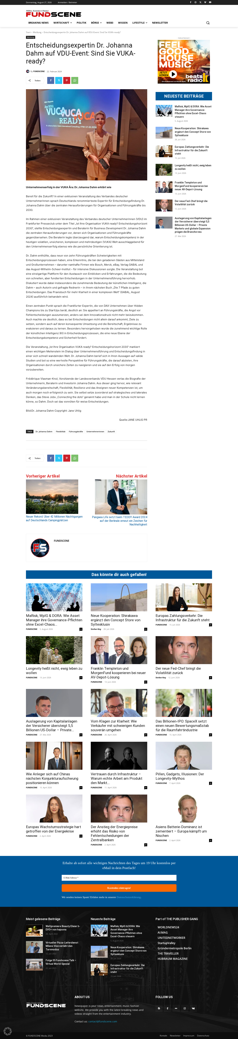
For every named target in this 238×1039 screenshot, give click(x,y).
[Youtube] (210, 3)
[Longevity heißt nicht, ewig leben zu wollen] (164, 170)
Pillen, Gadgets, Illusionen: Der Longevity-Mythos (180, 776)
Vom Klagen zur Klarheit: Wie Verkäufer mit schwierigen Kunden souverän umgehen (118, 725)
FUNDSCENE (39, 71)
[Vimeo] (205, 3)
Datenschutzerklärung (129, 897)
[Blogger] (159, 1008)
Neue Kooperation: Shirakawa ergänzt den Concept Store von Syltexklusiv (193, 132)
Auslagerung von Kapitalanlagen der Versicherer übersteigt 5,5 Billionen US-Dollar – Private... (51, 725)
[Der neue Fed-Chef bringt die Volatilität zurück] (164, 205)
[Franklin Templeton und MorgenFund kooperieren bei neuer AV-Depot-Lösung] (164, 187)
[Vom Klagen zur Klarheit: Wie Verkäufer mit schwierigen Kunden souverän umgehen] (119, 703)
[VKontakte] (193, 1008)
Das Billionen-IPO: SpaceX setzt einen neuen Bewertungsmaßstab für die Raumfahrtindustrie (182, 725)
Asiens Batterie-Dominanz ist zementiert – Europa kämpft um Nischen (181, 831)
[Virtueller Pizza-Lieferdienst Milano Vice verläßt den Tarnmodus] (34, 947)
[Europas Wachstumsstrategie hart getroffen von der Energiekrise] (54, 809)
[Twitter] (200, 3)
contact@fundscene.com (102, 1021)
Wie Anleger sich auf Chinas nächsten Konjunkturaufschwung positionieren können (52, 778)
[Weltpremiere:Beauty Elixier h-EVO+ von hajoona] (34, 931)
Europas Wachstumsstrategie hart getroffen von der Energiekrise (53, 829)
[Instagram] (196, 3)
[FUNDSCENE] (28, 71)
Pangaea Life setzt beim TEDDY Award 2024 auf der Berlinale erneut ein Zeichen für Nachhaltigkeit (119, 520)
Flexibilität (60, 431)
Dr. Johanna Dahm (44, 431)
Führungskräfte (76, 431)
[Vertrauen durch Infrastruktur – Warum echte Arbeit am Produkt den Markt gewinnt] (119, 756)
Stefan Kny (96, 629)
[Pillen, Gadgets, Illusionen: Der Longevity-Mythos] (184, 756)
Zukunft (111, 431)
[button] (208, 23)
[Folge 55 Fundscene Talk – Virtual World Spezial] (34, 965)
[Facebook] (191, 3)
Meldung (37, 32)
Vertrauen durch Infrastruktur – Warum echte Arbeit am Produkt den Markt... (116, 778)
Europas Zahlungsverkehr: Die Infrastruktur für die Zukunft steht (192, 150)
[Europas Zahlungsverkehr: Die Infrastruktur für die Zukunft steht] (164, 151)
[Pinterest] (66, 80)
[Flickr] (176, 1008)
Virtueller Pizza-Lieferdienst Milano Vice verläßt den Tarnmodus (62, 946)
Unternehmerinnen (95, 431)
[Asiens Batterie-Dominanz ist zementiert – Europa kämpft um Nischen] (184, 809)
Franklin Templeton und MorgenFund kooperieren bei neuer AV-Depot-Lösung (191, 186)
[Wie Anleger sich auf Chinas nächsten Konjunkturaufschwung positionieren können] (54, 756)
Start (28, 32)
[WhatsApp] (74, 80)
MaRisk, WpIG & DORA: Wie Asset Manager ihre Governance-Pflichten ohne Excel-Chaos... (54, 620)
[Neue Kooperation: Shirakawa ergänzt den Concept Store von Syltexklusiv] (164, 133)
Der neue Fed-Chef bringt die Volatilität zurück (178, 670)
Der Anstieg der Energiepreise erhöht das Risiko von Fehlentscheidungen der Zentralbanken (114, 833)
